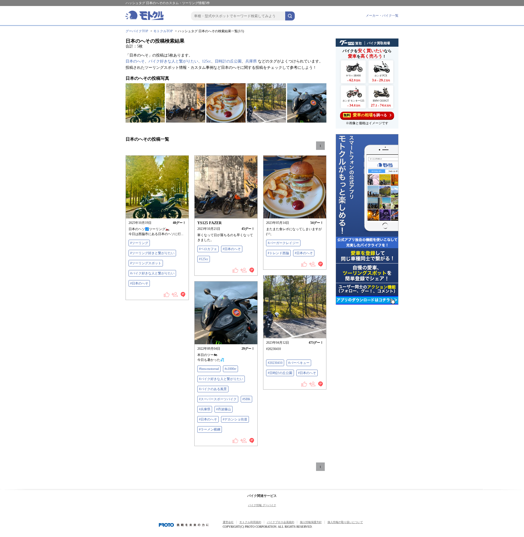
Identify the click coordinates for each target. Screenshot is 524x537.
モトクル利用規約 (250, 522)
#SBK (246, 399)
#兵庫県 (204, 409)
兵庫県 (251, 61)
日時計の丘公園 (228, 61)
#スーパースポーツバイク (218, 399)
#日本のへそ (139, 283)
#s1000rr (230, 369)
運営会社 (228, 522)
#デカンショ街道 (235, 419)
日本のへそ (135, 61)
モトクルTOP (163, 31)
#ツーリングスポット (145, 263)
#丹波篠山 (223, 409)
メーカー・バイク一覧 (382, 15)
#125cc (203, 259)
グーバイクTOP (137, 31)
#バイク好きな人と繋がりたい (152, 273)
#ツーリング (139, 243)
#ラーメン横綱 (209, 429)
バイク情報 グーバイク (262, 505)
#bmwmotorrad (209, 369)
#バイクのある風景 (213, 389)
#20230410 (275, 363)
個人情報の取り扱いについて (345, 522)
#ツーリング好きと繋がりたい (152, 253)
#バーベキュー (298, 363)
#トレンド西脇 (278, 253)
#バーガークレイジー (283, 243)
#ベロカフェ (208, 249)
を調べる (365, 115)
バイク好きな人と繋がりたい (173, 61)
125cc (206, 61)
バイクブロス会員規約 (280, 522)
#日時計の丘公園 (280, 373)
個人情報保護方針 (311, 522)
